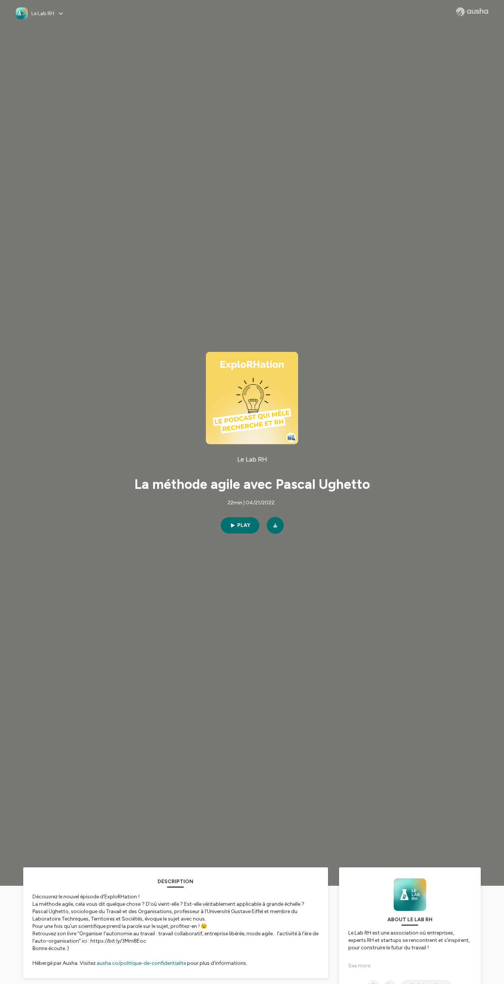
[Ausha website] (472, 11)
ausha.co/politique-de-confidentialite (141, 963)
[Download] (275, 525)
